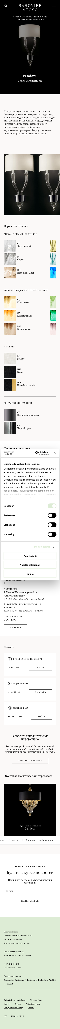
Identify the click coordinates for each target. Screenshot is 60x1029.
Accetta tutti (30, 556)
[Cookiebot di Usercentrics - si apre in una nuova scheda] (36, 453)
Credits (31, 1008)
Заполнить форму (30, 761)
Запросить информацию (40, 840)
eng (13, 1016)
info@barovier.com (13, 968)
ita (5, 1016)
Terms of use (36, 1000)
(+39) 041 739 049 (11, 964)
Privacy (7, 1004)
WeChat (52, 980)
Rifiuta (30, 573)
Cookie (18, 1004)
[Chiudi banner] (55, 453)
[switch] (52, 515)
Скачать (15, 627)
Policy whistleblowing (13, 1008)
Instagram (19, 980)
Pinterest (31, 980)
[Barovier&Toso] (30, 7)
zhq (21, 1016)
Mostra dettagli (42, 546)
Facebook (8, 980)
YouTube (10, 984)
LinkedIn (42, 980)
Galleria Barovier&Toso (15, 1000)
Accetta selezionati (30, 565)
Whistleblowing (33, 1004)
